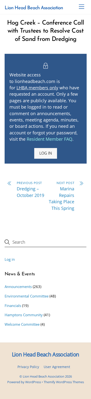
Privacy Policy (28, 366)
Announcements (18, 286)
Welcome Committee (22, 324)
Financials (13, 305)
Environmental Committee (27, 296)
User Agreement (57, 366)
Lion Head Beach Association (43, 376)
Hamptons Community (24, 314)
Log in (10, 259)
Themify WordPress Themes (64, 382)
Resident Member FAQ (49, 139)
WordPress (33, 382)
